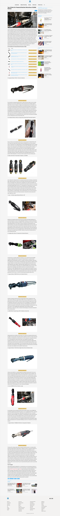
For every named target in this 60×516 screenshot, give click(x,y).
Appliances (42, 501)
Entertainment (43, 507)
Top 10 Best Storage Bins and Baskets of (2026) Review (48, 56)
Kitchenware (20, 509)
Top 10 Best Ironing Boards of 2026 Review (48, 30)
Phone (8, 507)
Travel (8, 509)
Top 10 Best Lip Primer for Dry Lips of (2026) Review (48, 42)
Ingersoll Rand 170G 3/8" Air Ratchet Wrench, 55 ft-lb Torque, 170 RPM (19, 69)
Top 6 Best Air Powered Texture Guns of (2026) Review (26, 490)
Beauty (29, 4)
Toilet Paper (31, 506)
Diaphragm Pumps (11, 478)
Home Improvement (21, 508)
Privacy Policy (9, 502)
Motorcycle (18, 478)
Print (36, 10)
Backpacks (42, 502)
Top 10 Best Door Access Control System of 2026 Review (27, 484)
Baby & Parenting (24, 4)
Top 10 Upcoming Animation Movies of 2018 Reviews (47, 62)
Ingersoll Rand (15, 469)
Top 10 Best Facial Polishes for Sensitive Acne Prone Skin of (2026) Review (47, 69)
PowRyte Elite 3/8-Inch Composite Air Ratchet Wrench (17, 61)
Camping (42, 505)
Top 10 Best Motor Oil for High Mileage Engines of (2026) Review (12, 484)
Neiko (20, 469)
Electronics (34, 4)
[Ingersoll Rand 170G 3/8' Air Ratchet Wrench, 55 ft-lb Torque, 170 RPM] (9, 70)
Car (8, 478)
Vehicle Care (40, 4)
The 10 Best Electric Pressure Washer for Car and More (11, 490)
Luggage (8, 508)
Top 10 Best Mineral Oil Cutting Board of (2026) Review (48, 24)
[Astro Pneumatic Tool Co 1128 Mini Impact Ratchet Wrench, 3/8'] (9, 59)
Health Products (32, 505)
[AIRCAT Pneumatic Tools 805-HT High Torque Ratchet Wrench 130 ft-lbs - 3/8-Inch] (9, 67)
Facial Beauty (31, 502)
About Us (8, 501)
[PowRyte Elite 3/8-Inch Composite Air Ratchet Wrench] (9, 61)
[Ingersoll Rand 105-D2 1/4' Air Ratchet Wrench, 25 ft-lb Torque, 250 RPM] (9, 50)
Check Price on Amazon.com (33, 50)
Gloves (42, 509)
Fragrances (42, 508)
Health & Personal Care (22, 507)
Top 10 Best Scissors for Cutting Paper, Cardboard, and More (48, 18)
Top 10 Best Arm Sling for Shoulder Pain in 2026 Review (48, 36)
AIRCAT (11, 469)
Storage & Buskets (32, 508)
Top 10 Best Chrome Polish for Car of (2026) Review (48, 75)
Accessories (17, 4)
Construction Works (44, 506)
